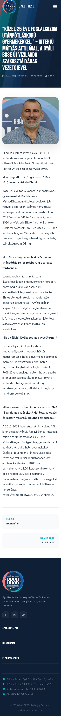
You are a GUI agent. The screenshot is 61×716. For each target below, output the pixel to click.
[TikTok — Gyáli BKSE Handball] (23, 615)
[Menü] (55, 6)
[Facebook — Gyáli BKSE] (5, 615)
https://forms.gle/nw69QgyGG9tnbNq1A (28, 495)
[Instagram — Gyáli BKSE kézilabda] (14, 615)
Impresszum (38, 710)
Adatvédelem (23, 710)
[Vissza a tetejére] (52, 710)
